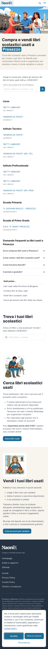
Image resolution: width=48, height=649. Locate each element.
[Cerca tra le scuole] (42, 89)
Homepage (7, 558)
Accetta (13, 636)
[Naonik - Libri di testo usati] (7, 3)
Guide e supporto (10, 563)
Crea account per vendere (17, 531)
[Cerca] (39, 3)
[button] (44, 3)
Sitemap (6, 567)
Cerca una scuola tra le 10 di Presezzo (18, 85)
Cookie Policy (8, 582)
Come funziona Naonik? (14, 265)
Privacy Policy (8, 577)
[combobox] (24, 337)
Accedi (5, 573)
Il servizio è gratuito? (13, 272)
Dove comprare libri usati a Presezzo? (20, 250)
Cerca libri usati (12, 438)
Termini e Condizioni (11, 586)
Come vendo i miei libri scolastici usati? (21, 258)
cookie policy (10, 628)
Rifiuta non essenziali (34, 636)
